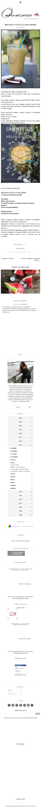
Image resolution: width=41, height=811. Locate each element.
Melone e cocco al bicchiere (17, 467)
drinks (25, 244)
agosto (13, 459)
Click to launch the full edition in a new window (20, 597)
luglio (12, 462)
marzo (12, 482)
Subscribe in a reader (20, 658)
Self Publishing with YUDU (20, 653)
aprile (12, 479)
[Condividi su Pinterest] (20, 252)
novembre (13, 451)
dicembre (13, 448)
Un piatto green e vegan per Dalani (19, 469)
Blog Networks (18, 665)
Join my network (18, 673)
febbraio (13, 485)
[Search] (29, 407)
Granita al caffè (7, 258)
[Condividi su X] (16, 252)
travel (19, 671)
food (16, 671)
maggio (12, 476)
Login (12, 541)
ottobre (13, 454)
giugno (12, 473)
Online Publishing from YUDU (20, 598)
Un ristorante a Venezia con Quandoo (20, 471)
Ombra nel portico (14, 806)
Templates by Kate (31, 806)
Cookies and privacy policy (22, 541)
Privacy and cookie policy (10, 718)
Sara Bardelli (34, 718)
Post (11, 690)
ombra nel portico (19, 668)
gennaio (13, 488)
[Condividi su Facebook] (11, 252)
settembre (14, 457)
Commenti (13, 694)
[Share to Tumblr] (24, 252)
